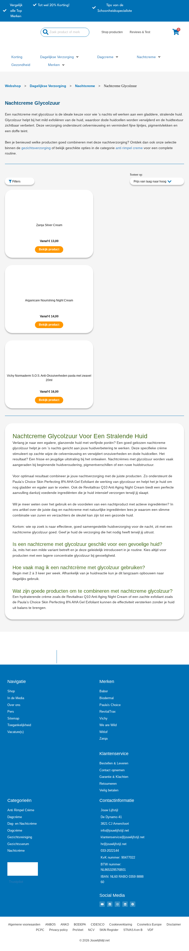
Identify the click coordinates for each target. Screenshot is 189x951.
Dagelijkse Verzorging (48, 86)
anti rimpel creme (129, 148)
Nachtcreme (85, 86)
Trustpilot (16, 882)
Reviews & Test (140, 32)
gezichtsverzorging (36, 148)
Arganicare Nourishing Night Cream (49, 300)
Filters (16, 181)
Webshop (13, 86)
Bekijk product (49, 249)
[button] (59, 57)
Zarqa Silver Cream (49, 225)
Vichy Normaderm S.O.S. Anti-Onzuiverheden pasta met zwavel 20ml (49, 378)
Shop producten (112, 32)
